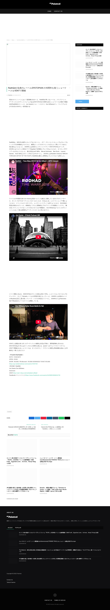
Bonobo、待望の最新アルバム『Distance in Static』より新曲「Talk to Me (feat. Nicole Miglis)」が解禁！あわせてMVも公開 (53, 489)
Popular (18, 527)
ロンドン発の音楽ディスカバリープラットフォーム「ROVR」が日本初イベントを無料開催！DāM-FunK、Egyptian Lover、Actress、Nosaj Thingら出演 (21, 460)
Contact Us (58, 11)
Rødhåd (9, 411)
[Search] (107, 11)
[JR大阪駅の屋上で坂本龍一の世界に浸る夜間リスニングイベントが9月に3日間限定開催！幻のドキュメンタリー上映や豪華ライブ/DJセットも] (22, 477)
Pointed (10, 95)
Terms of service (11, 582)
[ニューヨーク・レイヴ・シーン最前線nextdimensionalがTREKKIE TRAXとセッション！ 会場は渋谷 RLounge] (55, 447)
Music (68, 95)
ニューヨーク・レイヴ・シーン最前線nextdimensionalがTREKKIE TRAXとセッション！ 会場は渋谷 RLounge (55, 459)
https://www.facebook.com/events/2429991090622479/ (42, 375)
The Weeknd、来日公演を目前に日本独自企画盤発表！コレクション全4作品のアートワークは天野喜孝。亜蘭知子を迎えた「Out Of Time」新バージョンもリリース (60, 550)
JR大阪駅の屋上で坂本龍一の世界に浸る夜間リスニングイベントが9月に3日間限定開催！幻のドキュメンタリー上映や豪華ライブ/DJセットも (22, 489)
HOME (49, 11)
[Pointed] (55, 4)
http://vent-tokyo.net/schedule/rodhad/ (25, 373)
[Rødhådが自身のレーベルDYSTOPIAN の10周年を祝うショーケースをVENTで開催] (38, 64)
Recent (10, 527)
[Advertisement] (55, 26)
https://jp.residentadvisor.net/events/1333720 (23, 364)
